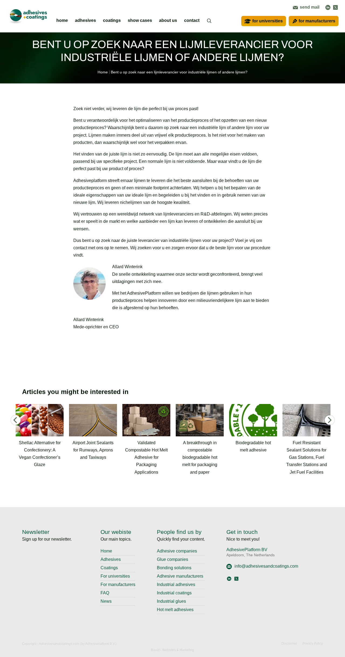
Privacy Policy (312, 643)
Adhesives (111, 559)
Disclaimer (289, 643)
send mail (309, 7)
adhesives (85, 20)
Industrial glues (171, 601)
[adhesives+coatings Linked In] (328, 7)
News (106, 601)
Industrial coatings (174, 593)
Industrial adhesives (176, 584)
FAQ (105, 593)
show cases (140, 20)
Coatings (109, 567)
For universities (115, 576)
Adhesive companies (177, 551)
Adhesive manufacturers (180, 576)
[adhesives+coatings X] (335, 7)
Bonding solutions (174, 567)
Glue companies (172, 559)
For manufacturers (118, 584)
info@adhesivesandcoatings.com (266, 566)
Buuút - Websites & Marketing (172, 650)
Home (106, 551)
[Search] (209, 24)
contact (191, 20)
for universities (267, 21)
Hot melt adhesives (175, 609)
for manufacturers (317, 21)
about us (168, 20)
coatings (112, 20)
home (62, 20)
